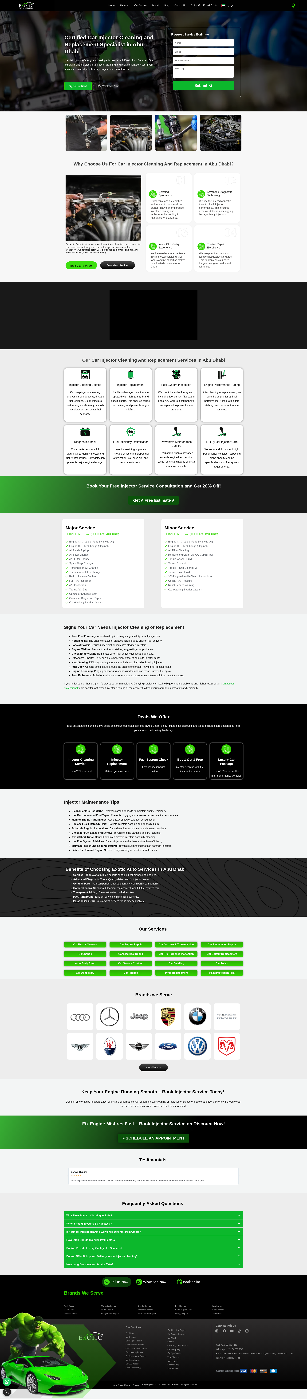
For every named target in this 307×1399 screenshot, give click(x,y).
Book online (192, 1282)
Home (111, 5)
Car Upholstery (85, 972)
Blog (166, 5)
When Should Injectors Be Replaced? (89, 1223)
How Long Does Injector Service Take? (89, 1264)
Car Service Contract (130, 963)
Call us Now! (80, 86)
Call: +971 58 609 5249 (204, 5)
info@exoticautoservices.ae (228, 1358)
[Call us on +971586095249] (7, 1392)
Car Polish (222, 963)
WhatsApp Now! (110, 86)
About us (125, 5)
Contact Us (180, 5)
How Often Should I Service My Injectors (90, 1240)
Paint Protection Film (222, 972)
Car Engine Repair (131, 944)
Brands (156, 5)
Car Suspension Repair (222, 944)
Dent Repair (131, 972)
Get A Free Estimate (152, 500)
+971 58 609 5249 (229, 1345)
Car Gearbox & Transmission (176, 944)
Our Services (140, 5)
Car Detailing (176, 963)
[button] (67, 1176)
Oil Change (85, 954)
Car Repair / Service (85, 944)
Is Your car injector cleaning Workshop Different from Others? (103, 1231)
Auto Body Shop (85, 963)
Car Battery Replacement (222, 954)
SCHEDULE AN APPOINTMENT (155, 1138)
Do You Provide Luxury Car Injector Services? (94, 1248)
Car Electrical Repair (130, 954)
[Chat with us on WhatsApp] (7, 1382)
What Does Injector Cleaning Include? (89, 1215)
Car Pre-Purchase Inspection (176, 954)
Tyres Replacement (176, 972)
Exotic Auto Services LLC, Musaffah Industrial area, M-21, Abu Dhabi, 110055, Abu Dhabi (254, 1353)
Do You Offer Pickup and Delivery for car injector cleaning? (102, 1256)
